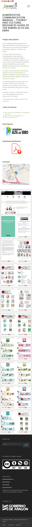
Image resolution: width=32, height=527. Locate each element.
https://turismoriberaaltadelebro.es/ (14, 115)
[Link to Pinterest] (28, 523)
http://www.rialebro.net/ (11, 117)
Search (26, 445)
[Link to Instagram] (25, 523)
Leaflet (10, 184)
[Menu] (27, 6)
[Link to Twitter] (20, 523)
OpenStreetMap (18, 184)
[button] (16, 172)
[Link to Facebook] (23, 523)
